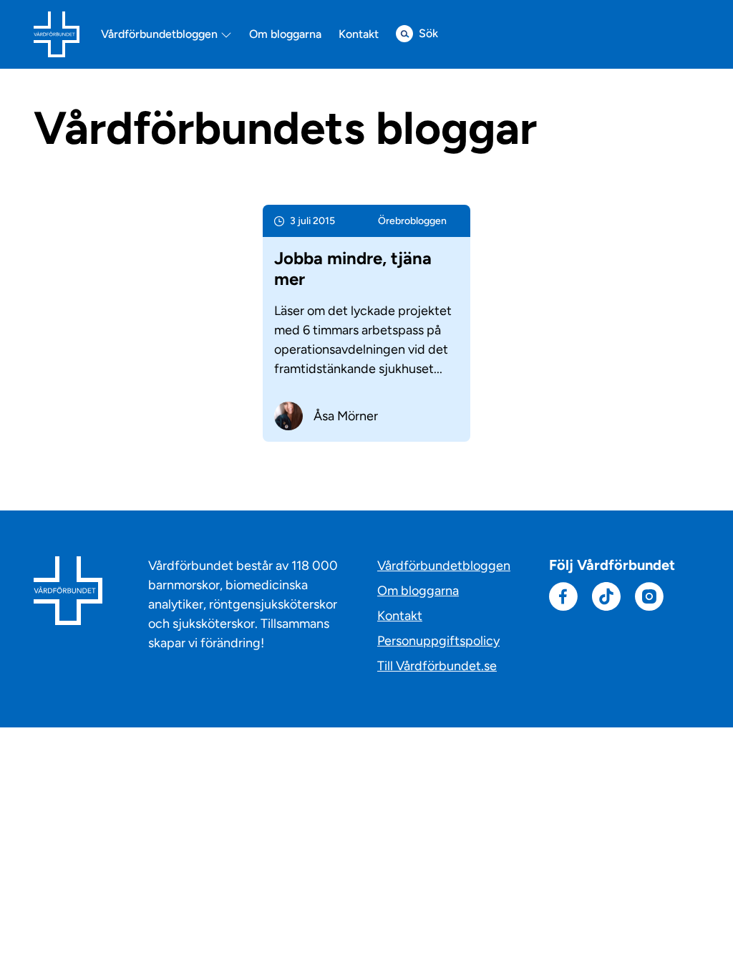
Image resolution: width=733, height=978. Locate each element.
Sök (428, 33)
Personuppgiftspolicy (438, 641)
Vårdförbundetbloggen (160, 34)
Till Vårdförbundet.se (437, 666)
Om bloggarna (285, 34)
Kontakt (359, 34)
